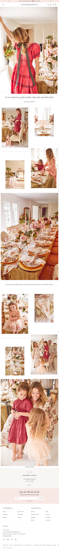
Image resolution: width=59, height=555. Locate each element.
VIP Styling (20, 514)
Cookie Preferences (28, 545)
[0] (53, 4)
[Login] (50, 4)
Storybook (5, 514)
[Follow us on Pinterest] (12, 539)
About (4, 511)
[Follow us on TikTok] (16, 539)
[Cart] (55, 4)
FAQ (47, 511)
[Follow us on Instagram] (8, 539)
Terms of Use (5, 545)
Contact (47, 514)
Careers (19, 517)
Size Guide (48, 517)
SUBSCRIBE (40, 498)
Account (33, 511)
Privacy (10, 545)
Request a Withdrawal (47, 545)
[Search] (48, 4)
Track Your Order (35, 514)
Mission (4, 517)
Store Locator (21, 511)
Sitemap (54, 545)
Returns (33, 520)
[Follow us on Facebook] (4, 539)
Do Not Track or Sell (37, 545)
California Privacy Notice (18, 545)
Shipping (33, 517)
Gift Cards (48, 520)
